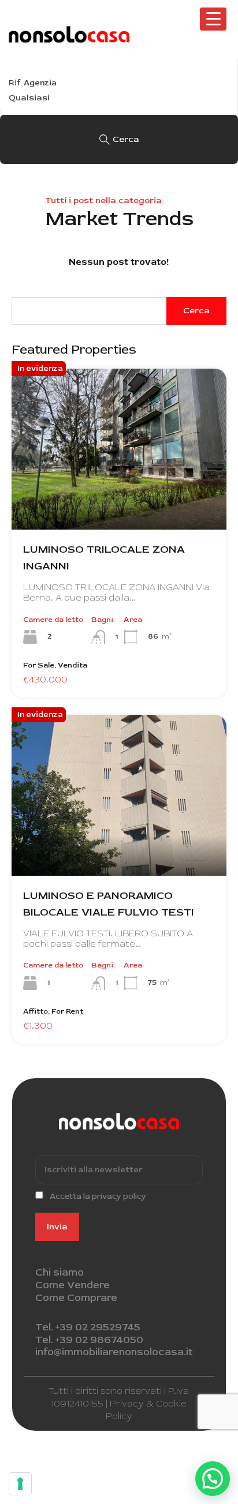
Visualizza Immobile (119, 497)
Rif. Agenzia (33, 83)
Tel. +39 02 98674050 (89, 1340)
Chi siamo (59, 1272)
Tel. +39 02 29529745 (87, 1327)
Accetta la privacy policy (98, 1196)
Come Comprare (76, 1297)
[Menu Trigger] (213, 19)
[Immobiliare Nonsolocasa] (69, 37)
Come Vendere (72, 1285)
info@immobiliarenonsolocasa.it (114, 1352)
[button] (212, 1478)
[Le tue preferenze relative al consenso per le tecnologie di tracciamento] (20, 1484)
